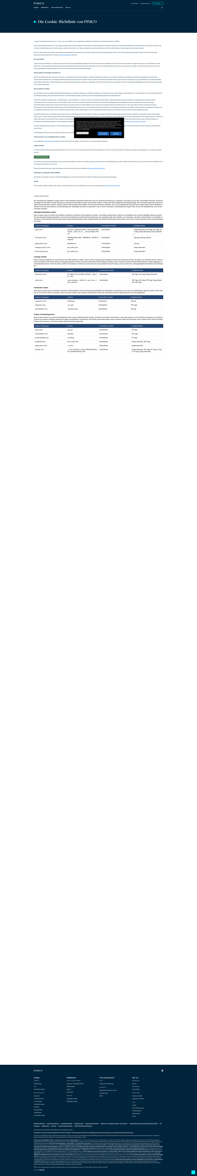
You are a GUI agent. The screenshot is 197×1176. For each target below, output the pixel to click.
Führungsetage (136, 1089)
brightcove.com (40, 305)
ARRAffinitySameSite (74, 237)
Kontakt (134, 1105)
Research (69, 1089)
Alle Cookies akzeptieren (116, 133)
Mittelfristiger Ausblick (72, 1101)
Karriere (134, 1116)
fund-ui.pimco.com (41, 251)
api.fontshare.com (41, 309)
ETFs (35, 1086)
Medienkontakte (136, 1113)
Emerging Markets (38, 1109)
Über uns (134, 1083)
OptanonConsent (80, 230)
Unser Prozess (135, 1086)
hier (76, 41)
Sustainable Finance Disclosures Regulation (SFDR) (144, 1123)
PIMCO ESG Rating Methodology (83, 1126)
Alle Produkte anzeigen (39, 1089)
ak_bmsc (70, 230)
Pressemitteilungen (136, 1110)
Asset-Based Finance (39, 1098)
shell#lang (70, 301)
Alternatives (37, 1096)
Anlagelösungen (38, 1112)
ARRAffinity (87, 237)
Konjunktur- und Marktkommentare (75, 1083)
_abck (75, 232)
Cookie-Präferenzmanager (41, 157)
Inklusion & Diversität (137, 1096)
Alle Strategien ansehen (39, 1115)
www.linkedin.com (41, 334)
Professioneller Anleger (145, 3)
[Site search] (162, 8)
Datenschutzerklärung (65, 55)
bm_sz (93, 280)
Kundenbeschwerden (66, 1123)
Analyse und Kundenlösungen (106, 1083)
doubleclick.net (40, 342)
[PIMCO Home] (39, 3)
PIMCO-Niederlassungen (138, 1108)
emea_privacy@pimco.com (112, 185)
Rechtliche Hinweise (39, 1123)
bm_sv (80, 232)
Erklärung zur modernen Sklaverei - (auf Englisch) (114, 1123)
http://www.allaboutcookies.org (96, 168)
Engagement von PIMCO (138, 1098)
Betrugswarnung (78, 1123)
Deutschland (135, 3)
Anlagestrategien (71, 1086)
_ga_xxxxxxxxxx (73, 280)
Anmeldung (157, 3)
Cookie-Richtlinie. (86, 129)
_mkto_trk (82, 280)
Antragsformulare (103, 1093)
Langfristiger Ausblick (72, 1098)
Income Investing (38, 1101)
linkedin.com (39, 349)
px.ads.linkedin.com (42, 338)
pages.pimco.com (41, 243)
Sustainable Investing (39, 1104)
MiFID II (101, 1096)
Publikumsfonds (38, 1083)
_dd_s (72, 276)
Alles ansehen (70, 1092)
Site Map (53, 1126)
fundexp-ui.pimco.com (42, 247)
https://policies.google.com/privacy (136, 121)
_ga (88, 280)
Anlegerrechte (45, 1126)
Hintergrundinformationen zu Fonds (108, 1090)
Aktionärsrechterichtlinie (92, 1123)
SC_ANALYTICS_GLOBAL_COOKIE (79, 274)
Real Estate (36, 1107)
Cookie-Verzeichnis (49, 141)
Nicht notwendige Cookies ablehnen (103, 133)
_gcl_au (69, 330)
